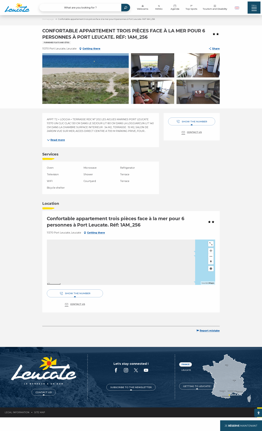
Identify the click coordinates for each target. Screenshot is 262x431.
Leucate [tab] (186, 370)
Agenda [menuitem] (175, 9)
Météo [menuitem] (159, 9)
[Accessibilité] (258, 413)
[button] (237, 7)
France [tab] (185, 364)
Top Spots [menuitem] (191, 9)
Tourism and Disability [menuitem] (215, 9)
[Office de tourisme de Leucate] (43, 370)
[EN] (237, 7)
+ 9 (198, 91)
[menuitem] (17, 7)
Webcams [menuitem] (142, 9)
